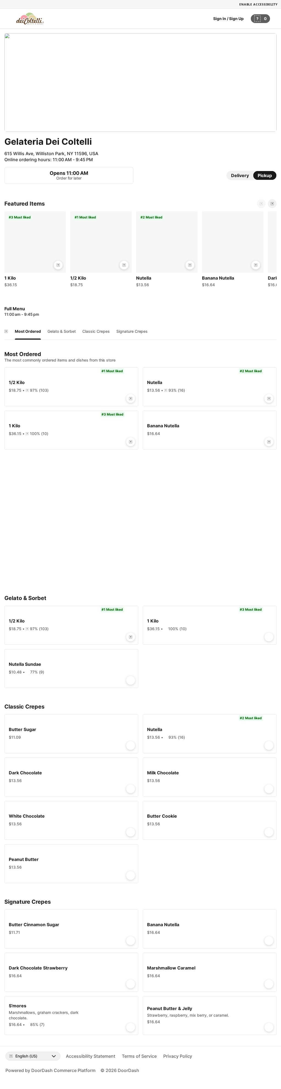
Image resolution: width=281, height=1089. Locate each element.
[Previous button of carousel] (261, 203)
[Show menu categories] (6, 331)
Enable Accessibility (258, 4)
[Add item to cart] (58, 265)
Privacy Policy (177, 1056)
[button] (35, 250)
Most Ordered (28, 331)
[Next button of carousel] (272, 203)
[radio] (240, 175)
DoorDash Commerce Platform (63, 1070)
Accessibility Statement (90, 1056)
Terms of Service (139, 1056)
